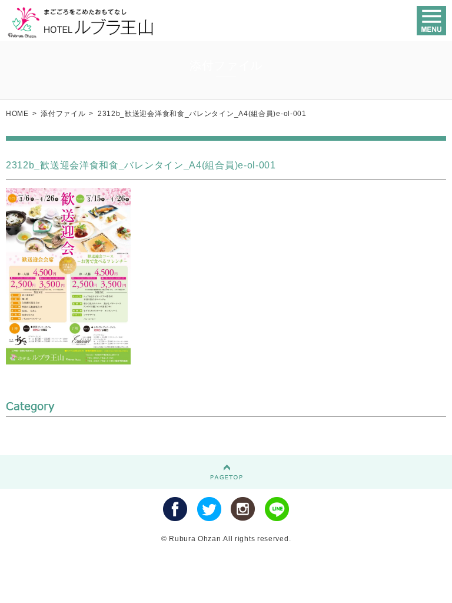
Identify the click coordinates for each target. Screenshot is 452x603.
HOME (17, 114)
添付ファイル (63, 114)
